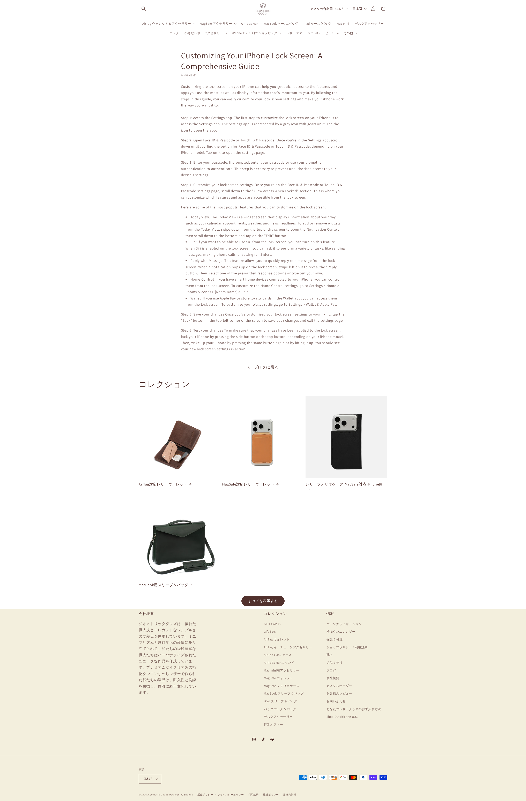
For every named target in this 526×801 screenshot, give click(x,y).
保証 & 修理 (334, 639)
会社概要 (332, 678)
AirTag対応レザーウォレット (163, 484)
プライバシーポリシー (231, 794)
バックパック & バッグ (280, 709)
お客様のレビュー (339, 693)
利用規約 (253, 794)
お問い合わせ (336, 701)
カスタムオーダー (339, 685)
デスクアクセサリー (278, 716)
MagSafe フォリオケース (281, 685)
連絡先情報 (289, 794)
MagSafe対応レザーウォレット (248, 484)
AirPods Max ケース (278, 655)
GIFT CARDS (272, 624)
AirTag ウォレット (277, 639)
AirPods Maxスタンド (279, 662)
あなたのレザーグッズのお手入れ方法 (353, 709)
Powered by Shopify (181, 794)
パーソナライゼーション (344, 624)
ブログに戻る (266, 367)
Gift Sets (270, 631)
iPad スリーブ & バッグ (280, 701)
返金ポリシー (205, 794)
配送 (329, 655)
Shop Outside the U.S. (342, 716)
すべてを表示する (263, 601)
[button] (144, 9)
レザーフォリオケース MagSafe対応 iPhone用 (344, 484)
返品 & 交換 (334, 662)
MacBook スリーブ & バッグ (284, 693)
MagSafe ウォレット (278, 678)
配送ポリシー (271, 794)
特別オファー (273, 724)
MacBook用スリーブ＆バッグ (163, 585)
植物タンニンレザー (340, 631)
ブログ (331, 670)
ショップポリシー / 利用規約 (347, 647)
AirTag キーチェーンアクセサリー (288, 647)
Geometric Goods (158, 794)
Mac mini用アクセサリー (281, 670)
